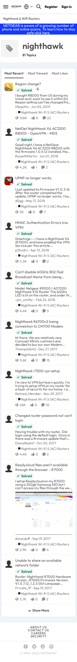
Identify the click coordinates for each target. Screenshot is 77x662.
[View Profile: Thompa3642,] (8, 324)
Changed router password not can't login (43, 417)
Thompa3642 (25, 349)
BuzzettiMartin (26, 156)
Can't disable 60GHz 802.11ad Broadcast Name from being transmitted (39, 274)
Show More (40, 610)
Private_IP (23, 588)
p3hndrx (21, 250)
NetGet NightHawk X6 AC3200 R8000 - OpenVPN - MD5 (40, 130)
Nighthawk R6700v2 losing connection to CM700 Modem (39, 323)
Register (51, 7)
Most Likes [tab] (60, 73)
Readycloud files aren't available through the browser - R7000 (41, 467)
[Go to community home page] (17, 7)
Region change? (28, 84)
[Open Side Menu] (5, 6)
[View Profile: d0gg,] (8, 181)
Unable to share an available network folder (38, 562)
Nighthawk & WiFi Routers (21, 19)
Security (38, 636)
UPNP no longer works (33, 178)
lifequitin (22, 106)
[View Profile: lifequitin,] (8, 87)
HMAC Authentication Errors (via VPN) (41, 224)
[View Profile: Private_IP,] (8, 563)
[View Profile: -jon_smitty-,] (8, 275)
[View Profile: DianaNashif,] (8, 418)
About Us (38, 627)
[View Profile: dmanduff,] (8, 468)
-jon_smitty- (24, 299)
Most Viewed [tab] (37, 73)
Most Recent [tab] (14, 73)
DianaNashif (24, 443)
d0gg (19, 200)
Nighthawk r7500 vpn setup (37, 371)
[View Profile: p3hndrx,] (8, 225)
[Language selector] (28, 6)
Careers (38, 633)
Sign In (66, 7)
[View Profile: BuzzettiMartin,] (8, 131)
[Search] (38, 6)
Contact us (38, 630)
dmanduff (22, 538)
